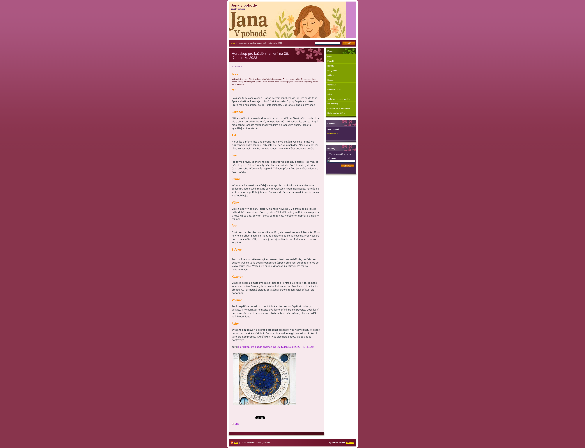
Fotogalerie (332, 71)
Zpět (237, 424)
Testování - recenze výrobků (339, 99)
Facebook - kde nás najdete (338, 108)
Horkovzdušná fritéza (336, 113)
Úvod (233, 43)
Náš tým (330, 75)
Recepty (330, 80)
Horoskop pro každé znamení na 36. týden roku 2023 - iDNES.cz (276, 346)
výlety (329, 94)
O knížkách (332, 85)
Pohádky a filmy (333, 90)
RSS (236, 443)
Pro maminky (332, 104)
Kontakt (330, 61)
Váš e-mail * (332, 158)
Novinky (330, 66)
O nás (329, 56)
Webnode (350, 443)
